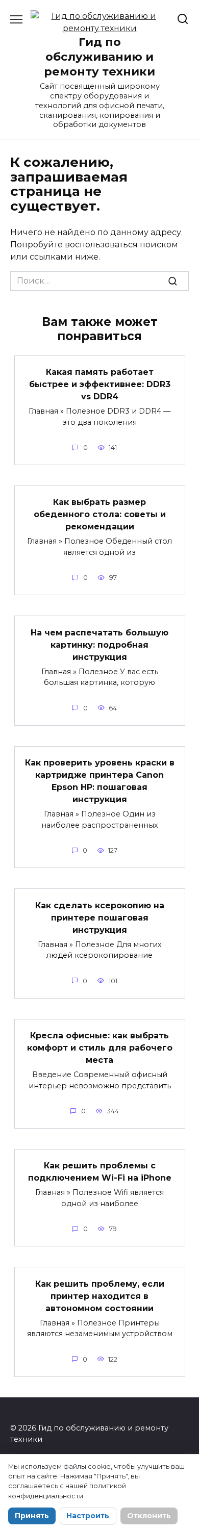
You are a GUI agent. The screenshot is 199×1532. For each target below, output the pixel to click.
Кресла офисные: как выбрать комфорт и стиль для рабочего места (99, 1048)
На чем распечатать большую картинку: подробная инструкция (99, 644)
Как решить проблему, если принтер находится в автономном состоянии (99, 1296)
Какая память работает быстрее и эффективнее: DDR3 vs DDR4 (99, 384)
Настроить (87, 1515)
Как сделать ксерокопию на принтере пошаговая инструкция (99, 917)
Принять (32, 1515)
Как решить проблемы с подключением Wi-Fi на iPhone (99, 1172)
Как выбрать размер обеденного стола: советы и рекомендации (100, 514)
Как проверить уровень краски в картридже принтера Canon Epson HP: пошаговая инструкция (100, 781)
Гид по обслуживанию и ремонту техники (99, 57)
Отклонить (149, 1515)
